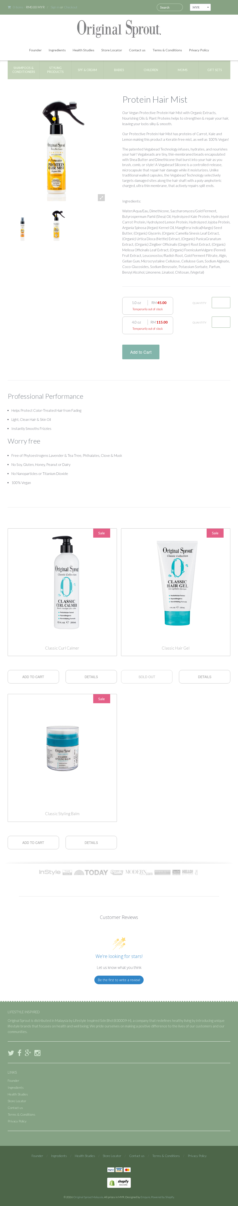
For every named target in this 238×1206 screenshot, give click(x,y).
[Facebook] (19, 1053)
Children (151, 70)
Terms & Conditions (167, 50)
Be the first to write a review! (119, 980)
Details (91, 676)
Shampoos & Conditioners (23, 70)
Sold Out (147, 676)
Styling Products (55, 70)
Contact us (137, 50)
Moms (183, 70)
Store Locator (111, 50)
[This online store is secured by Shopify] (119, 1182)
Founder (35, 50)
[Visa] (119, 1170)
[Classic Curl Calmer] (62, 584)
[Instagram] (37, 1053)
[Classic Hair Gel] (175, 584)
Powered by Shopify (162, 1197)
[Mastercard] (127, 1170)
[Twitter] (11, 1053)
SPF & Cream (87, 70)
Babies (119, 70)
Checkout (70, 7)
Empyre (145, 1197)
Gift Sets (214, 70)
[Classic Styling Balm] (62, 749)
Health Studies (83, 50)
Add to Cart (141, 352)
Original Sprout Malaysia (88, 1197)
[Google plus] (28, 1053)
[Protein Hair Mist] (22, 224)
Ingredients (57, 50)
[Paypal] (111, 1170)
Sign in (55, 7)
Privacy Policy (199, 50)
